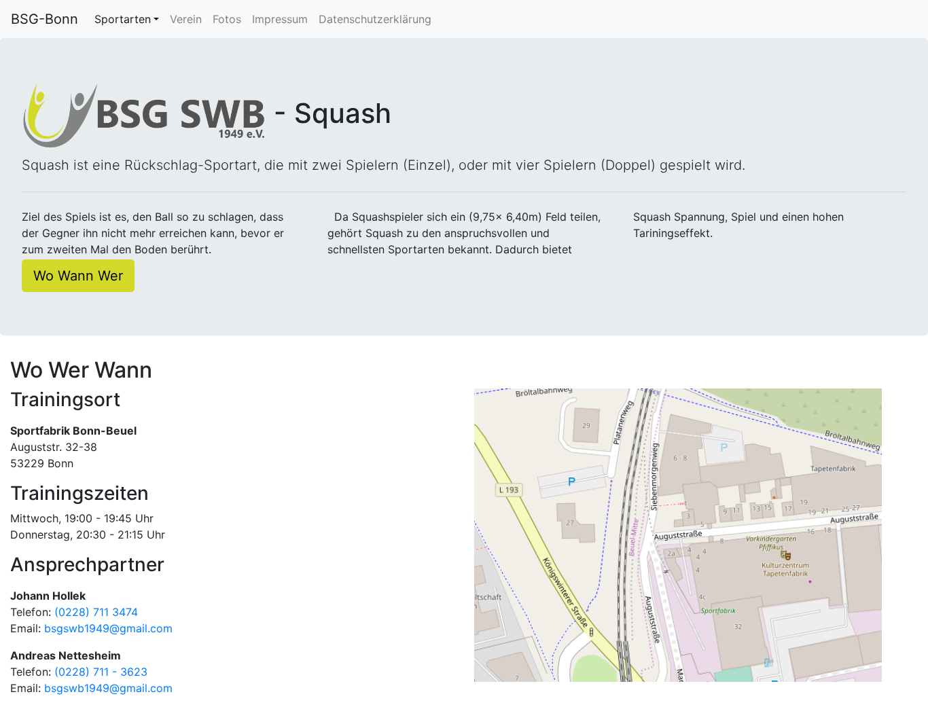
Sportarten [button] (122, 19)
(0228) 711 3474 (96, 612)
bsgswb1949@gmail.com (108, 628)
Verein (186, 19)
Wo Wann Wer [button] (78, 276)
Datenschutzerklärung (375, 19)
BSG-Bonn (44, 19)
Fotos (227, 19)
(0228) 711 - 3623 (100, 671)
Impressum (280, 19)
